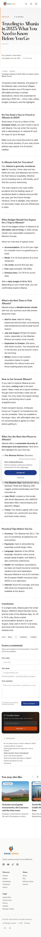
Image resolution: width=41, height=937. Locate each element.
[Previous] (33, 777)
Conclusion (7, 763)
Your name (6, 658)
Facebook (23, 637)
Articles (5, 875)
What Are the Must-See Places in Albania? (17, 758)
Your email (5, 668)
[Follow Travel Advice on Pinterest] (17, 864)
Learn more (24, 467)
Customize (20, 477)
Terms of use (7, 900)
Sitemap (27, 923)
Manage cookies (8, 909)
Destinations (7, 881)
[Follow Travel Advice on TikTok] (13, 864)
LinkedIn (33, 637)
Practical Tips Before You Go (13, 761)
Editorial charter (28, 881)
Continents (6, 884)
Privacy (5, 903)
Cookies (5, 906)
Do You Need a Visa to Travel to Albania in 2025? (20, 743)
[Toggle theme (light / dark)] (31, 4)
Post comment (29, 703)
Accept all (20, 473)
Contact (25, 884)
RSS (21, 923)
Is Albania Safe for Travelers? (13, 746)
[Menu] (36, 4)
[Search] (26, 4)
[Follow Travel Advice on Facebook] (3, 864)
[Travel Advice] (10, 3)
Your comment (7, 681)
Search (5, 887)
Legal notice (7, 897)
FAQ (24, 878)
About (25, 875)
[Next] (37, 777)
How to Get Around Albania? (13, 755)
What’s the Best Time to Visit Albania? (16, 753)
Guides (5, 878)
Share (10, 637)
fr (5, 928)
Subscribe (19, 728)
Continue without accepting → (28, 459)
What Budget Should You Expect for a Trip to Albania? (18, 749)
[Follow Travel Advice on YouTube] (8, 864)
